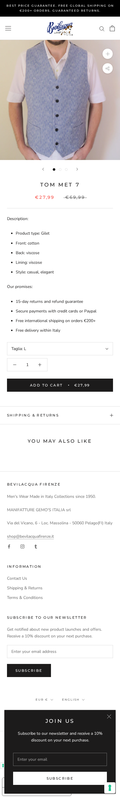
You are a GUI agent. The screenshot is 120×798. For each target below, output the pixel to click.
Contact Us (17, 578)
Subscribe (60, 778)
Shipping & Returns (33, 415)
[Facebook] (9, 546)
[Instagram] (22, 546)
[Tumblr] (36, 546)
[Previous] (43, 169)
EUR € (42, 700)
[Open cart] (112, 28)
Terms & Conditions (25, 597)
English (71, 700)
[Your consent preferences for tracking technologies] (109, 787)
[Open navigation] (8, 28)
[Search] (102, 28)
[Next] (77, 169)
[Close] (109, 716)
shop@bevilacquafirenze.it (30, 536)
